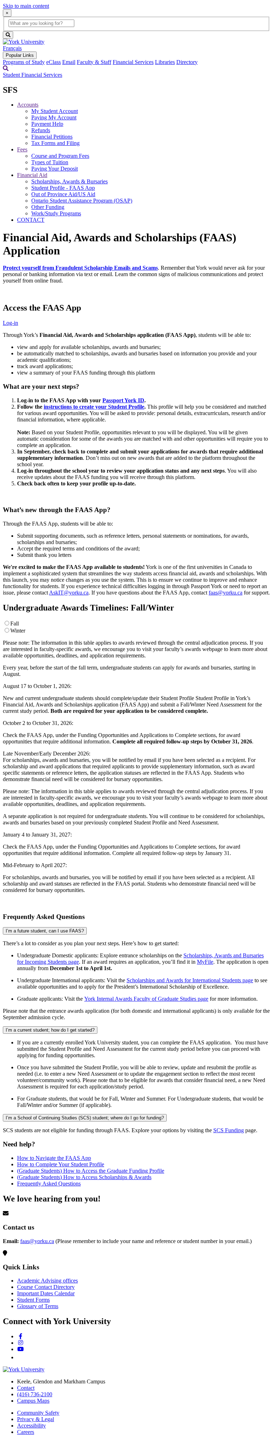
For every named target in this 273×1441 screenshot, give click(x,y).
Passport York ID (123, 400)
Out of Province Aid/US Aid (63, 194)
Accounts (27, 105)
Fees (22, 149)
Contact (25, 1388)
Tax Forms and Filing (55, 143)
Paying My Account (53, 117)
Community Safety (38, 1413)
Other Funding (47, 207)
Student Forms (33, 1300)
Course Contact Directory (46, 1287)
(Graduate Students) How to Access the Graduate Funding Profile (90, 1171)
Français (12, 48)
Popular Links (20, 55)
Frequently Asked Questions (49, 1184)
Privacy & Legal (35, 1419)
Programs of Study (24, 62)
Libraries (165, 62)
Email (68, 62)
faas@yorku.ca (225, 593)
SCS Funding (228, 1130)
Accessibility (31, 1426)
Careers (25, 1432)
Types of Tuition (49, 162)
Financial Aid (32, 175)
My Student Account (54, 111)
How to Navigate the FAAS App (54, 1158)
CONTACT (30, 220)
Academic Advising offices (47, 1281)
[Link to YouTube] (20, 1349)
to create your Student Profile (108, 407)
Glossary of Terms (37, 1306)
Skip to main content (26, 6)
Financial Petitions (52, 137)
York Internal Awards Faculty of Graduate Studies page (146, 999)
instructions (58, 407)
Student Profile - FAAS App (63, 188)
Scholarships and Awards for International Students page (190, 980)
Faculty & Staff (94, 62)
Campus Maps (33, 1401)
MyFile (205, 962)
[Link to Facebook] (20, 1336)
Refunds (40, 130)
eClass (53, 62)
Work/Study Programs (56, 213)
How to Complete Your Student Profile (60, 1164)
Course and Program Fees (60, 156)
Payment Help (47, 124)
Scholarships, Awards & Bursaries (69, 181)
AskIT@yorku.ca (69, 593)
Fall (14, 623)
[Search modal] (6, 68)
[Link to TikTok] (20, 1357)
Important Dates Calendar (46, 1293)
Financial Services (133, 62)
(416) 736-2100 (34, 1394)
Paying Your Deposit (54, 169)
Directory (187, 62)
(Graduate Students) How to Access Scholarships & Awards (84, 1177)
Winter (17, 631)
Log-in (10, 323)
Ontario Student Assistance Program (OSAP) (81, 201)
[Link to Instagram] (20, 1343)
